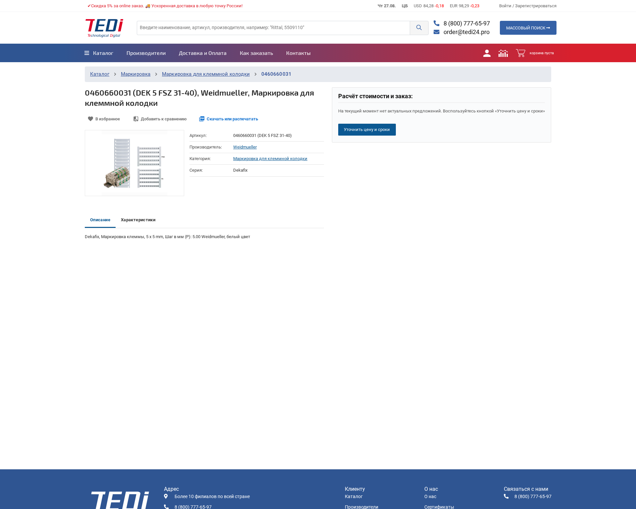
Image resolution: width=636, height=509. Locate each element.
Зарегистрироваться (535, 5)
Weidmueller (245, 147)
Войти (505, 5)
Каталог (99, 74)
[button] (419, 28)
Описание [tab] (100, 219)
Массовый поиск (526, 27)
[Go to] (104, 27)
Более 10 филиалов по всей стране (212, 496)
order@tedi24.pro (466, 32)
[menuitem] (98, 53)
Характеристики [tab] (138, 219)
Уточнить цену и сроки (367, 129)
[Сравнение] (503, 53)
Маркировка (136, 74)
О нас (430, 496)
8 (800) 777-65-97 (466, 23)
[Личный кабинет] (487, 53)
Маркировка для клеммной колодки (206, 74)
